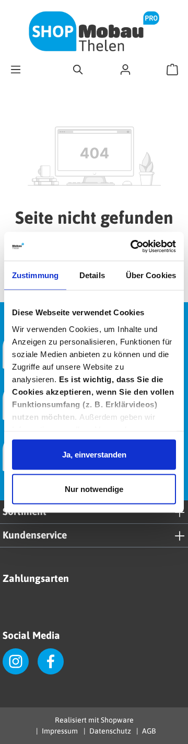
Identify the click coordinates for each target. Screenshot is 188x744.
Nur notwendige (94, 488)
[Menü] (16, 69)
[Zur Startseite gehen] (94, 31)
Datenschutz (110, 731)
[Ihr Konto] (125, 69)
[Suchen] (78, 69)
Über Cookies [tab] (151, 275)
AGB (149, 731)
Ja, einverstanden (94, 454)
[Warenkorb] (172, 69)
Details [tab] (92, 275)
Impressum (60, 731)
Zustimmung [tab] (35, 275)
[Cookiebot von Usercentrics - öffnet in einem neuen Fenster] (132, 246)
